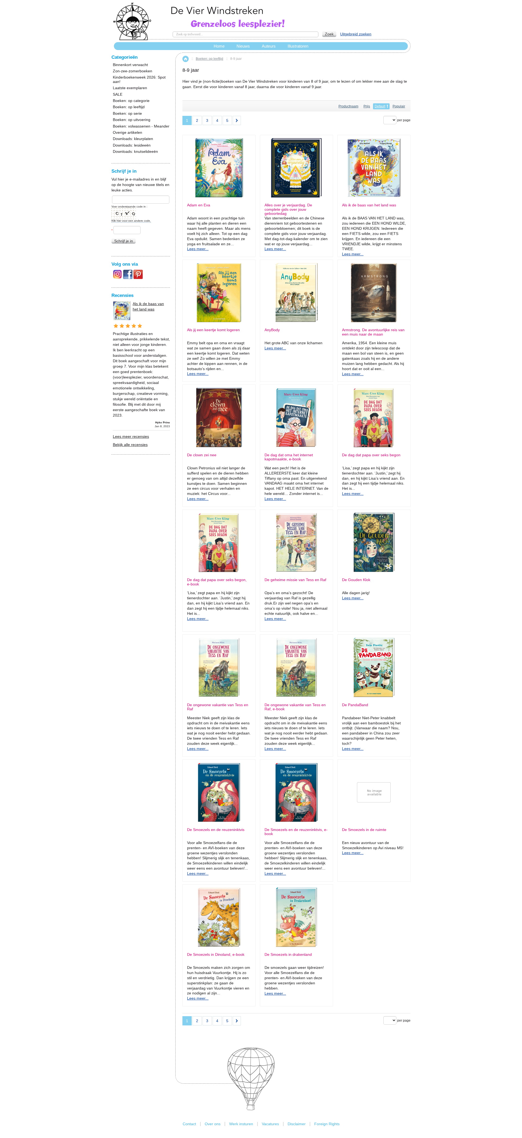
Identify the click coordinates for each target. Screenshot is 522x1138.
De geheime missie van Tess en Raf (295, 580)
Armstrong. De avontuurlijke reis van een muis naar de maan (373, 332)
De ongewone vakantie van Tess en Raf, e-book (295, 707)
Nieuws (243, 46)
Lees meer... (198, 249)
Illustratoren (298, 46)
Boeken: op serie (127, 113)
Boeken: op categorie (131, 101)
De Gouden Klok (356, 580)
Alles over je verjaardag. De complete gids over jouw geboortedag (288, 209)
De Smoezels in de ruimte (364, 830)
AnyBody (272, 330)
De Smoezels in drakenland (288, 955)
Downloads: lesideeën (132, 145)
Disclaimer (297, 1124)
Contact (189, 1124)
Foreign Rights (327, 1124)
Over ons (212, 1124)
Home (185, 59)
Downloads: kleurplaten (133, 139)
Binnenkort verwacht (130, 65)
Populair (399, 106)
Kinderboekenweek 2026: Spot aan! (139, 79)
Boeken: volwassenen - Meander (141, 126)
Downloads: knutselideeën (135, 152)
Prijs (366, 106)
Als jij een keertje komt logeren (213, 330)
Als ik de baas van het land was (369, 205)
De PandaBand (355, 705)
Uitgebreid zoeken (355, 34)
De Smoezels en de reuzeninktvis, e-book (296, 832)
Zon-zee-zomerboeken (132, 71)
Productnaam (348, 106)
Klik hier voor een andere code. (131, 220)
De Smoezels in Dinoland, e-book (215, 955)
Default (380, 106)
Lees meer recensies (131, 436)
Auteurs (269, 46)
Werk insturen (241, 1124)
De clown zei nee (201, 455)
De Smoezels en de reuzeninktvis (215, 830)
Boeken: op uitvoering (131, 120)
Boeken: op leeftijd (209, 59)
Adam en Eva (198, 205)
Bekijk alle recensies (130, 444)
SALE (117, 94)
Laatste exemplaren (130, 88)
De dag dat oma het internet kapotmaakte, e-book (289, 457)
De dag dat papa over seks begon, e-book (217, 582)
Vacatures (270, 1124)
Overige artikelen (127, 133)
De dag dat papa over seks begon (371, 455)
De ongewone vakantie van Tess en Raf (217, 707)
